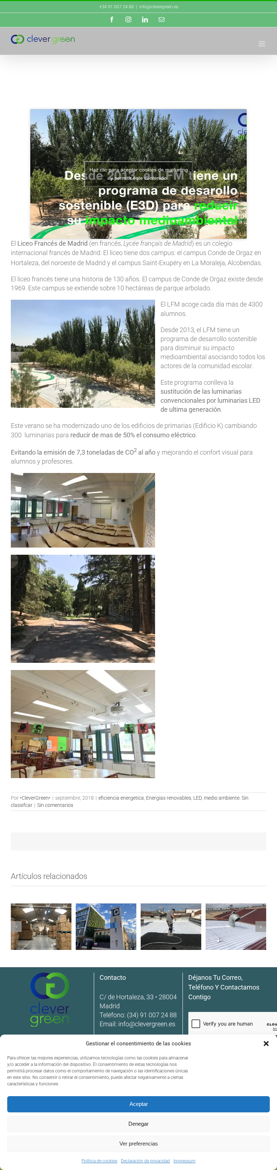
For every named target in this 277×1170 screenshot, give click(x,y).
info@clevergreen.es (146, 1024)
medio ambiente (221, 798)
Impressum (184, 1161)
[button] (266, 1043)
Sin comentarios (55, 805)
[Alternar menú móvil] (262, 44)
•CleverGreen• (35, 798)
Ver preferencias (138, 1143)
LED (197, 798)
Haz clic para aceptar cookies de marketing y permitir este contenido (138, 174)
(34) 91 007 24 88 (152, 1015)
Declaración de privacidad (145, 1161)
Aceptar (138, 1104)
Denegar (138, 1124)
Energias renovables (168, 798)
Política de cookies (99, 1161)
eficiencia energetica (121, 798)
